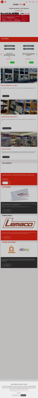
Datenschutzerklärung (24, 390)
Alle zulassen (23, 395)
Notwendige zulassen (16, 395)
